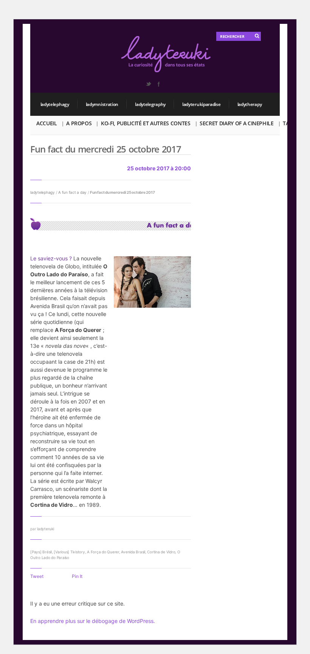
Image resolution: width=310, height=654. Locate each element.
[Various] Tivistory (69, 552)
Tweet (36, 576)
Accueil (46, 123)
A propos (78, 123)
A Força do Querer (103, 552)
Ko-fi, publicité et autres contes (145, 123)
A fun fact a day (72, 192)
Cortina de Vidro (161, 552)
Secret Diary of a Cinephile (237, 123)
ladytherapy (249, 104)
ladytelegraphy (150, 104)
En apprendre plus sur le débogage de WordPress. (92, 621)
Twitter (148, 84)
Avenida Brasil (133, 552)
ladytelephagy (54, 104)
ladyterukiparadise (201, 104)
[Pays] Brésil (41, 552)
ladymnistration (102, 104)
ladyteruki (45, 528)
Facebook (158, 84)
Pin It (77, 576)
